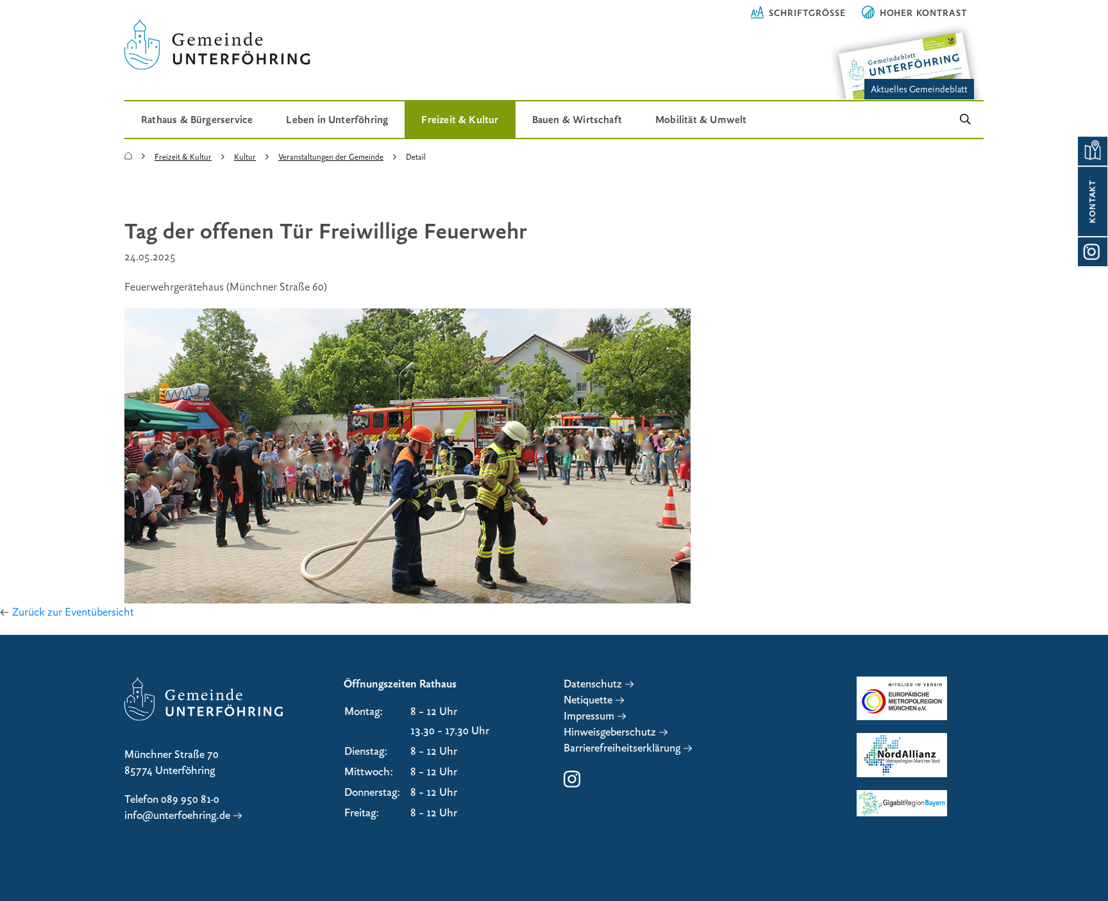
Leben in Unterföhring (337, 120)
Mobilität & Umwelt (700, 120)
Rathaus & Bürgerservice (197, 120)
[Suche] (965, 119)
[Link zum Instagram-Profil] (1092, 251)
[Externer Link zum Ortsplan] (1092, 151)
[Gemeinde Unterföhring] (128, 156)
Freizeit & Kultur (459, 120)
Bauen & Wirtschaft (577, 120)
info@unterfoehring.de (177, 815)
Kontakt (1092, 201)
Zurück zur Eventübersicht (73, 612)
